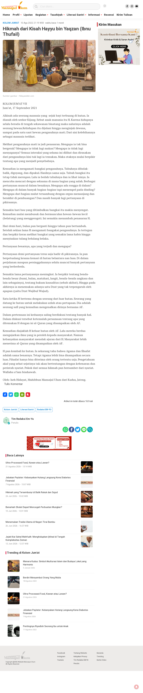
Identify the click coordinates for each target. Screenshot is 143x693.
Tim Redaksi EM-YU (81, 660)
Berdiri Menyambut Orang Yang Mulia (42, 577)
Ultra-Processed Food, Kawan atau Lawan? (45, 594)
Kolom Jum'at (10, 409)
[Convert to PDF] (28, 394)
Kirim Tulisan (124, 15)
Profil (16, 15)
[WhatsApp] (16, 394)
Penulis (76, 663)
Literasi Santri (75, 15)
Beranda (100, 653)
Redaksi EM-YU (44, 409)
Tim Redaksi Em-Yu (22, 419)
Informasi (94, 15)
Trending (100, 656)
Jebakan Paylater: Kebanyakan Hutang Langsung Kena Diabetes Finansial (55, 611)
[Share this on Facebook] (5, 394)
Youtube (60, 660)
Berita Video (101, 660)
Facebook (61, 653)
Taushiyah (56, 15)
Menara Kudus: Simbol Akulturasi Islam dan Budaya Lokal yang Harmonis (54, 563)
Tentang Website (80, 653)
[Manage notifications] (136, 687)
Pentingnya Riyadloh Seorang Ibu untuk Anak (45, 626)
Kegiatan (40, 15)
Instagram (61, 656)
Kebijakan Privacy (80, 656)
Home (6, 15)
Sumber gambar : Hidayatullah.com (18, 96)
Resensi (109, 15)
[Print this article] (22, 394)
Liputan (28, 15)
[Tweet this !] (11, 394)
